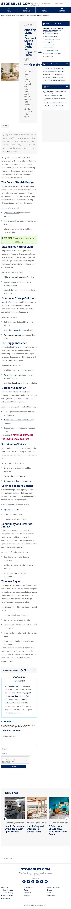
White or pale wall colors (13, 277)
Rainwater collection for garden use (17, 481)
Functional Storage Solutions (52, 39)
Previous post (7, 858)
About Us (4, 887)
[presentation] (4, 819)
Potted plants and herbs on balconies (18, 420)
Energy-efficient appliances (14, 476)
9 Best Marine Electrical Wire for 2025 (53, 106)
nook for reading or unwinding (25, 383)
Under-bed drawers (11, 330)
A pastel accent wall (11, 510)
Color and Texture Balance (51, 50)
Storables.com (13, 686)
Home (2, 15)
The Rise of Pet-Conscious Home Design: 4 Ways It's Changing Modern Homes (55, 92)
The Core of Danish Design (51, 33)
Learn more (11, 151)
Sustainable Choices (50, 47)
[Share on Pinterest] (37, 64)
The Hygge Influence (50, 42)
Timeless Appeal (49, 56)
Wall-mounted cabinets (12, 335)
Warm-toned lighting (12, 375)
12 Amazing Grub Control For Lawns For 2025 (54, 99)
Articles (8, 15)
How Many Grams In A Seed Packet (53, 95)
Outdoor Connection (50, 45)
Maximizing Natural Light (51, 36)
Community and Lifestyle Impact (53, 53)
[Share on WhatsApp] (40, 64)
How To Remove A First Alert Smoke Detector (55, 103)
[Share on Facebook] (30, 64)
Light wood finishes (11, 213)
